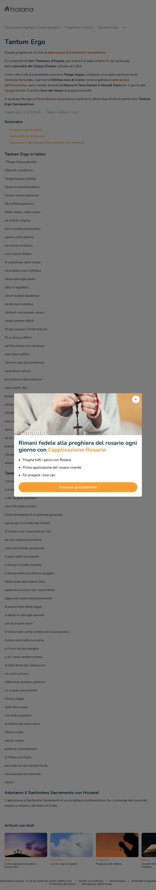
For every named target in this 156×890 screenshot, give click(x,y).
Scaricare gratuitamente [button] (78, 487)
